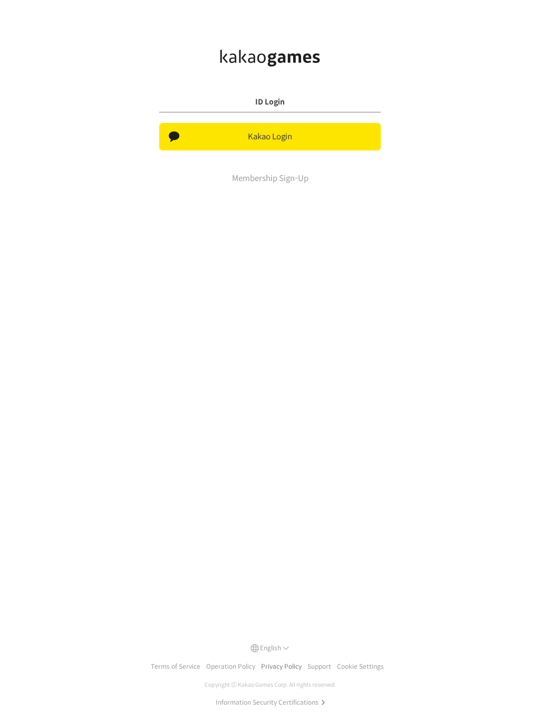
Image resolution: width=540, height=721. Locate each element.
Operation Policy (230, 666)
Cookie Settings (360, 666)
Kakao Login (270, 136)
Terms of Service (175, 666)
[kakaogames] (270, 58)
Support (319, 666)
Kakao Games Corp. (263, 684)
